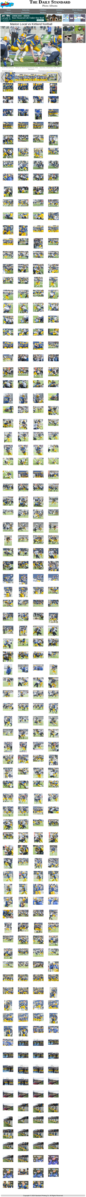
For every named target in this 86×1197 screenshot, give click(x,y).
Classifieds (26, 13)
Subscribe (25, 10)
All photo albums (7, 71)
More (76, 13)
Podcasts (9, 13)
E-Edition (43, 10)
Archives (60, 10)
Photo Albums (77, 10)
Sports (59, 12)
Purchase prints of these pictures (49, 71)
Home (9, 10)
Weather (43, 12)
